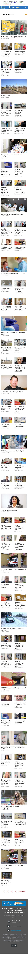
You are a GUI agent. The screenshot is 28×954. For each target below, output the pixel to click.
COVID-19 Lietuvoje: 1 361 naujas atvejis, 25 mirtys (19, 782)
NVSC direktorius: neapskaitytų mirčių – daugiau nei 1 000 (20, 822)
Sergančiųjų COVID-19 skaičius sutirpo (6, 366)
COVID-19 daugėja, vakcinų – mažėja (20, 52)
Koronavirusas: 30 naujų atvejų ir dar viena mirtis (6, 882)
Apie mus (11, 1)
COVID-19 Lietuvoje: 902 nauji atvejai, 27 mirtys (6, 604)
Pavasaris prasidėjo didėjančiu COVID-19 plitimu (6, 308)
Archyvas (5, 2)
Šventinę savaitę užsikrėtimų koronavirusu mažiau (5, 782)
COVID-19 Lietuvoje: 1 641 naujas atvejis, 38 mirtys (6, 664)
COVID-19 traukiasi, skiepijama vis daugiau (20, 467)
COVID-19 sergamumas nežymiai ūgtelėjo (13, 451)
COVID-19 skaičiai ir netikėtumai (20, 70)
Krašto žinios (18, 910)
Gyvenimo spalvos (8, 912)
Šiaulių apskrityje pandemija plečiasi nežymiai (11, 155)
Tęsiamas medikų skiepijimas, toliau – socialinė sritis (6, 722)
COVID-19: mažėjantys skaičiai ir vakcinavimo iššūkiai (20, 231)
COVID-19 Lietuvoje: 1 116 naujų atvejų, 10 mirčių (19, 172)
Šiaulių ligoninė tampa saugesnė (6, 425)
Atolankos (16, 912)
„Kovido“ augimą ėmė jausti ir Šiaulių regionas (6, 130)
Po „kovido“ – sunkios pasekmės (20, 425)
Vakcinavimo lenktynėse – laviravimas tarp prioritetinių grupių (20, 190)
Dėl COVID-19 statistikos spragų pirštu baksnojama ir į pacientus (20, 368)
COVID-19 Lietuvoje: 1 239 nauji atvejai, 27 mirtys (5, 842)
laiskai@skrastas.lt (16, 930)
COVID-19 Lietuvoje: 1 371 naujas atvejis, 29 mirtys (13, 570)
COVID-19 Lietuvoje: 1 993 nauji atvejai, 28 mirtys (19, 664)
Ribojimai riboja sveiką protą (9, 510)
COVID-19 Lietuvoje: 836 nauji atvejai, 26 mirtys (6, 526)
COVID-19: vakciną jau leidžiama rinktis (12, 214)
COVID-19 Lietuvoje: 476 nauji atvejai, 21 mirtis (20, 485)
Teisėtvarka (18, 908)
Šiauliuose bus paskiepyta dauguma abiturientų (19, 113)
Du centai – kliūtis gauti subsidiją (6, 703)
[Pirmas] (14, 7)
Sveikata (12, 910)
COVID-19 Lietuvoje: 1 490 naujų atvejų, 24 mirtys (19, 646)
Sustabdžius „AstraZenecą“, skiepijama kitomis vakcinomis (6, 231)
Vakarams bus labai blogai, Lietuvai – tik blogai (20, 704)
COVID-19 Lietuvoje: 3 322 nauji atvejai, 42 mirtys (13, 866)
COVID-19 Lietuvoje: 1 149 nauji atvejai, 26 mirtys (5, 545)
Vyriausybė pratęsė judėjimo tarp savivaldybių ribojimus (6, 823)
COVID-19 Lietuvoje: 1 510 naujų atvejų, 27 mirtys (19, 764)
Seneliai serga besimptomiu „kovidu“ (5, 485)
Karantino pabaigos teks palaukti (20, 721)
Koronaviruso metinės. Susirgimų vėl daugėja (20, 308)
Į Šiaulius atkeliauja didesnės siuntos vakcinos (20, 130)
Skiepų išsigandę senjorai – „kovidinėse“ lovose (6, 112)
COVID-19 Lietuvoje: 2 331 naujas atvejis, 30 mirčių (13, 688)
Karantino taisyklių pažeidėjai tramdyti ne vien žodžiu (12, 629)
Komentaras (11, 908)
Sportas (7, 910)
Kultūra (23, 908)
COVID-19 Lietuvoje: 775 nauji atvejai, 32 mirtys (6, 645)
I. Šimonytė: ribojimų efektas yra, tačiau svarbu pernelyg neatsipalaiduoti (19, 546)
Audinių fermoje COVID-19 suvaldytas (19, 289)
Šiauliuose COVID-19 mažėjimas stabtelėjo (20, 349)
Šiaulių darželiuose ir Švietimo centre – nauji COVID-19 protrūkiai (20, 409)
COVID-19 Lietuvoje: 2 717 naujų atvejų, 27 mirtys (13, 747)
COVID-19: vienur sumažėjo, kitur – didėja (13, 273)
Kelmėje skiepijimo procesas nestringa (6, 247)
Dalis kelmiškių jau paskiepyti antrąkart (12, 392)
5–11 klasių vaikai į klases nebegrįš (13, 37)
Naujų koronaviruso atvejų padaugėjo (20, 247)
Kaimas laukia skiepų (7, 95)
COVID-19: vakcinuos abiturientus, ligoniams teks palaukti (5, 191)
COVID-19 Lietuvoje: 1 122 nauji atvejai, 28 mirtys (19, 527)
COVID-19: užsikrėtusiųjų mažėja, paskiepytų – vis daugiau (20, 605)
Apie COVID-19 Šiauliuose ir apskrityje (5, 467)
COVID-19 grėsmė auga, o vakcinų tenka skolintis (6, 53)
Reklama (15, 1)
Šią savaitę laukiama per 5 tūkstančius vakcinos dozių (5, 172)
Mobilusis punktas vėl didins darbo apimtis (6, 408)
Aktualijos (4, 908)
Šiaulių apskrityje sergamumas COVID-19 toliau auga (6, 72)
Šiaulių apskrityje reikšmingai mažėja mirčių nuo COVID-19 (6, 350)
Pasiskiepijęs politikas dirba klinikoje (5, 586)
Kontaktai (22, 912)
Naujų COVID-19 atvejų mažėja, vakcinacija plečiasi (13, 333)
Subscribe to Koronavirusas (26, 14)
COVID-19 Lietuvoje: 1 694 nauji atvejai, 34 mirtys (19, 587)
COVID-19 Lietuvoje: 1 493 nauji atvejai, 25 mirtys (19, 842)
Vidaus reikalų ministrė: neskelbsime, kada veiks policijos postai (13, 807)
